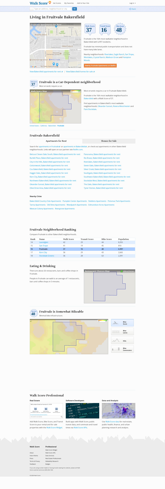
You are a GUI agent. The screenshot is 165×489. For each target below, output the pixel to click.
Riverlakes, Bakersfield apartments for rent (102, 162)
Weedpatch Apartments (77, 205)
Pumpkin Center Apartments (75, 201)
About (31, 453)
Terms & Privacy (35, 461)
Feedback (33, 464)
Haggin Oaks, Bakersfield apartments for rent (49, 173)
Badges (47, 464)
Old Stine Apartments (56, 205)
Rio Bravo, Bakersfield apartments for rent (102, 158)
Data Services (49, 455)
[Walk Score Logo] (40, 3)
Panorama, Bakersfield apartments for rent (102, 154)
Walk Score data (112, 422)
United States (34, 126)
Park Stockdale (90, 109)
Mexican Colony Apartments (42, 209)
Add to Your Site (83, 3)
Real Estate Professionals (53, 458)
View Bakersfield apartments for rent (45, 72)
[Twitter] (31, 450)
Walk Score (35, 447)
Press (31, 458)
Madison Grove (112, 57)
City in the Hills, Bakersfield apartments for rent (50, 162)
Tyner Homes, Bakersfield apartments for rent (103, 188)
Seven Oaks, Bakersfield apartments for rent (102, 166)
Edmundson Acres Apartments (101, 205)
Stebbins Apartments (97, 201)
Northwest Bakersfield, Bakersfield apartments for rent (53, 181)
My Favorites (69, 3)
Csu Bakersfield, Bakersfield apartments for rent (50, 169)
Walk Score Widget (54, 428)
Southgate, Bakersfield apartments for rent (102, 173)
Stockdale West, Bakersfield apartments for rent (104, 181)
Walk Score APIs (80, 428)
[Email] (38, 450)
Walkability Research (51, 461)
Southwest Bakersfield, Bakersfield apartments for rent (107, 177)
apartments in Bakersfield (74, 146)
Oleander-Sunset (105, 106)
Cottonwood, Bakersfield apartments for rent (49, 166)
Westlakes (88, 57)
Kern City (43, 252)
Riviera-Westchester (121, 106)
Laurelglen (43, 242)
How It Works (34, 455)
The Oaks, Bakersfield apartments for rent (101, 184)
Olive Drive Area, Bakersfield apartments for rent (50, 188)
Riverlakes (108, 54)
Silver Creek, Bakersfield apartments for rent (102, 169)
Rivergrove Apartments (65, 209)
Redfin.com (78, 150)
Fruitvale (60, 126)
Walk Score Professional (47, 395)
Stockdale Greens (46, 256)
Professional (51, 447)
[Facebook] (34, 450)
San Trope (129, 54)
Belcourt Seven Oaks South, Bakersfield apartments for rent (55, 154)
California (43, 126)
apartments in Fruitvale (49, 146)
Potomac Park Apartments (119, 201)
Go (75, 9)
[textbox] (52, 9)
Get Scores (57, 3)
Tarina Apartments (38, 205)
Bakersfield (52, 126)
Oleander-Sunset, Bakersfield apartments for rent (51, 184)
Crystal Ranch (99, 57)
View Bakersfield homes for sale (79, 72)
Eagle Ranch (119, 54)
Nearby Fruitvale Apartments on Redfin (100, 66)
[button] (31, 9)
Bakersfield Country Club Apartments (45, 201)
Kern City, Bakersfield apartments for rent (47, 177)
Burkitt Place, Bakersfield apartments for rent (49, 158)
